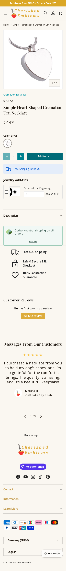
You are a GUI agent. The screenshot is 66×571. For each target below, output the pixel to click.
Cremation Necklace (15, 94)
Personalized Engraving (37, 188)
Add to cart (45, 156)
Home (6, 25)
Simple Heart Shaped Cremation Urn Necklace (36, 25)
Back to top (31, 435)
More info (33, 242)
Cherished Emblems (21, 562)
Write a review (33, 316)
